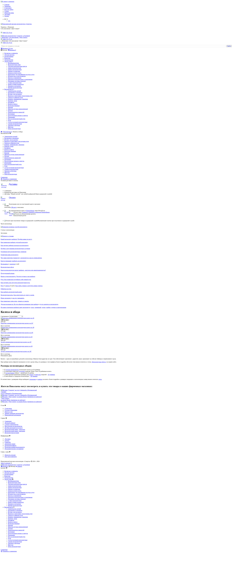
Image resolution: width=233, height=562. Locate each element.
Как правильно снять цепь (9, 301)
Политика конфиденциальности (14, 447)
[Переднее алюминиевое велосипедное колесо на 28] (17, 327)
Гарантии (7, 442)
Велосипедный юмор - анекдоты (14, 429)
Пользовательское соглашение (13, 449)
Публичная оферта (10, 445)
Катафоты (11, 102)
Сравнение (4, 177)
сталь (32, 307)
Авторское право (9, 444)
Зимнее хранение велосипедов (14, 413)
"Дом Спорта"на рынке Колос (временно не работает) (13, 399)
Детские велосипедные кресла (17, 66)
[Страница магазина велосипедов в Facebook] (15, 36)
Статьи (6, 11)
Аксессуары (8, 61)
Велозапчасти (8, 89)
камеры (40, 379)
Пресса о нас (8, 412)
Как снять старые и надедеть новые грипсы (28, 286)
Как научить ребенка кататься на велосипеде (14, 245)
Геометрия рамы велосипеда (9, 255)
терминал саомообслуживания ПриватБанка (36, 212)
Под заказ (5, 320)
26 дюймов (51, 374)
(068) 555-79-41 (7, 39)
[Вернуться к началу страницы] (7, 1)
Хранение (7, 6)
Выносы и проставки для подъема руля (20, 96)
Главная (6, 4)
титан (44, 307)
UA (9, 21)
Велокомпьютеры (13, 63)
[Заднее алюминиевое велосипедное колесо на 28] (16, 346)
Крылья (10, 107)
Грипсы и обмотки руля (15, 97)
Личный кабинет (9, 423)
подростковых (10, 373)
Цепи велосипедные (14, 128)
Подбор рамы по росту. (25, 239)
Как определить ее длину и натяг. (24, 295)
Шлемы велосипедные (15, 87)
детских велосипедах (12, 369)
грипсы (7, 286)
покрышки (32, 379)
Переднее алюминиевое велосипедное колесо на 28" (17, 332)
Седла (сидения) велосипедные (17, 122)
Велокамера (4, 264)
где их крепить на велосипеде (49, 304)
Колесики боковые (14, 105)
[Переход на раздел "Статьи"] (7, 236)
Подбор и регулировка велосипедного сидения (15, 248)
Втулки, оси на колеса (15, 94)
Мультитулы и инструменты (17, 76)
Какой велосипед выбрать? (9, 239)
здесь (100, 379)
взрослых (38, 374)
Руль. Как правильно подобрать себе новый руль (16, 279)
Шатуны (10, 127)
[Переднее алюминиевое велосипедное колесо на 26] (17, 318)
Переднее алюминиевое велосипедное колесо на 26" (17, 323)
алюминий (38, 307)
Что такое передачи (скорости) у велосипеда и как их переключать (21, 258)
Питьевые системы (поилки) (17, 81)
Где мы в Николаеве (10, 410)
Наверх (20, 466)
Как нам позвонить (10, 456)
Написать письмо (10, 455)
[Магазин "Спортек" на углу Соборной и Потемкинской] (19, 390)
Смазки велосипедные (15, 123)
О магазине (7, 8)
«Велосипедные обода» (99, 362)
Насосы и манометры (14, 78)
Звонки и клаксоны (14, 71)
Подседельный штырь (7, 273)
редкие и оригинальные (58, 307)
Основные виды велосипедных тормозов (13, 251)
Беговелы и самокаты (11, 53)
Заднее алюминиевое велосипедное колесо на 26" (16, 342)
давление (12, 264)
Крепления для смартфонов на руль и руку (21, 74)
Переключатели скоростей (16, 112)
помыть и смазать (23, 301)
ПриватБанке (30, 210)
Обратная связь (9, 13)
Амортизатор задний (14, 91)
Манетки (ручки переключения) (18, 109)
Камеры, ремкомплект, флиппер (18, 99)
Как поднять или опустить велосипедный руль (15, 282)
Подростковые (8, 56)
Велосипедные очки (14, 64)
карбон (48, 307)
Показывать (4, 355)
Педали (10, 110)
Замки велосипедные (14, 68)
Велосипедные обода (7, 267)
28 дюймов (33, 376)
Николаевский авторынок (12, 415)
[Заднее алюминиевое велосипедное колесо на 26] (16, 337)
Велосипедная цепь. (7, 295)
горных (31, 374)
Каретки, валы (12, 101)
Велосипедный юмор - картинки (14, 431)
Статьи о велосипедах (11, 424)
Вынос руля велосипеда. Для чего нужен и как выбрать (18, 276)
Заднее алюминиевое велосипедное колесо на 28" (16, 351)
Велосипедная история (11, 433)
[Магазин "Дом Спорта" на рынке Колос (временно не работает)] (21, 397)
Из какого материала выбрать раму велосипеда (15, 307)
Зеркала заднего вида (14, 73)
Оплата (6, 16)
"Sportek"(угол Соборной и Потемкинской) (11, 392)
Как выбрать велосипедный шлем (11, 292)
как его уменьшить (18, 298)
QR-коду (13, 207)
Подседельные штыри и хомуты (18, 115)
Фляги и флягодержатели (16, 84)
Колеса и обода (12, 104)
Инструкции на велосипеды (13, 426)
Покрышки (11, 117)
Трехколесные (8, 60)
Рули (9, 120)
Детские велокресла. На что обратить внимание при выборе (19, 304)
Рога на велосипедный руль (16, 119)
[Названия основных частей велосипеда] (14, 227)
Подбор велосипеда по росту (13, 428)
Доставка (7, 14)
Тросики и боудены (14, 125)
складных (22, 371)
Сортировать (5, 316)
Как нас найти (8, 9)
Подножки (11, 114)
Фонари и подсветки (14, 86)
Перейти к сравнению (10, 179)
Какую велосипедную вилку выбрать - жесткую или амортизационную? (23, 270)
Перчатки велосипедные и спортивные (20, 79)
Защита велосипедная (14, 69)
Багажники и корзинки (15, 92)
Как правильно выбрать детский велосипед (14, 242)
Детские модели (9, 55)
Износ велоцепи (6, 298)
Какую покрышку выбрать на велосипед (13, 261)
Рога (2, 286)
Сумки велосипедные (14, 82)
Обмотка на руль (6, 289)
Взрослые (7, 58)
